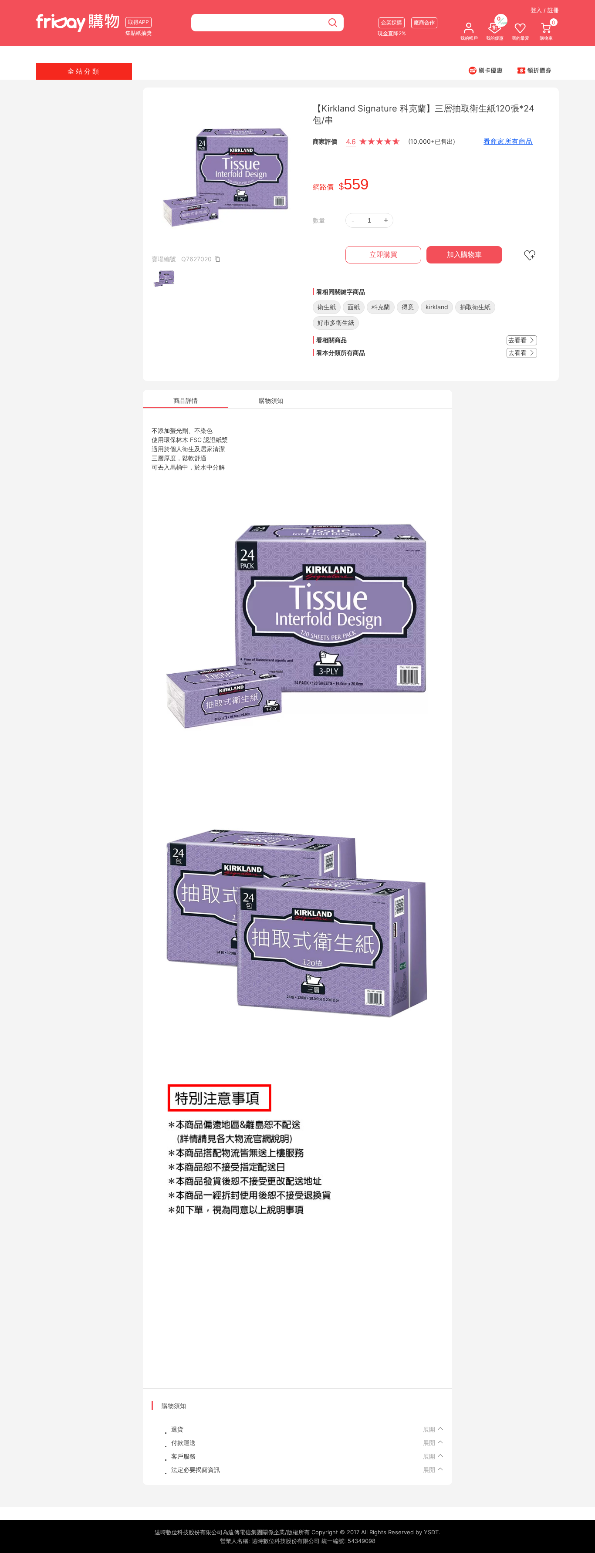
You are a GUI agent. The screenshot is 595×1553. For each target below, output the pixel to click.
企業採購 (391, 22)
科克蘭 (381, 307)
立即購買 (383, 254)
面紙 (354, 307)
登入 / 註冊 (545, 10)
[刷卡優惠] (485, 70)
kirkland (437, 307)
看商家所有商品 (508, 141)
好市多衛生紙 (336, 322)
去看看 (518, 340)
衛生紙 (327, 307)
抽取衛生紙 (475, 307)
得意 (408, 307)
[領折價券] (534, 70)
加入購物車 (464, 254)
